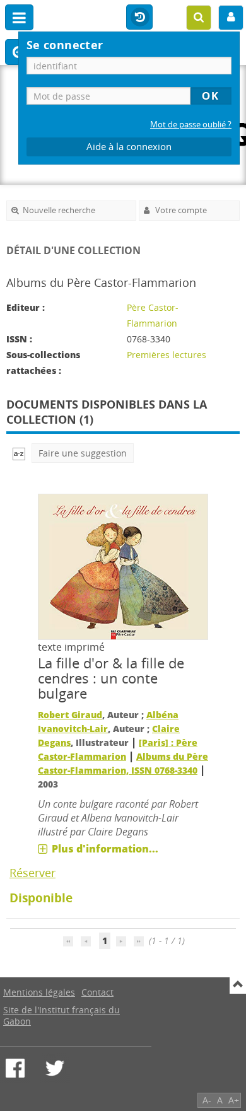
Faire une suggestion (82, 453)
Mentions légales (39, 992)
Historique (139, 17)
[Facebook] (15, 1068)
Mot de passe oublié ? (190, 124)
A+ (233, 1100)
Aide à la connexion (129, 146)
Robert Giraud (70, 715)
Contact (97, 992)
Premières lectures (166, 355)
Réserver (32, 872)
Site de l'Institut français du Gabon (61, 1015)
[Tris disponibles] (19, 453)
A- (206, 1100)
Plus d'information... (105, 849)
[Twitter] (55, 1068)
